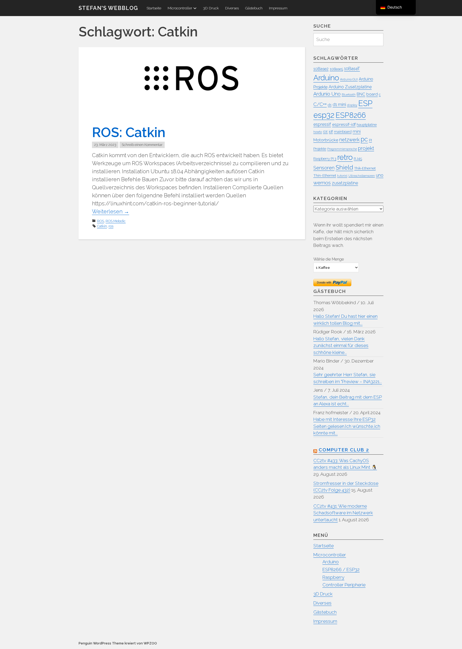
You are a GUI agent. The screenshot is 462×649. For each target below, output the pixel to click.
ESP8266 (351, 115)
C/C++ (320, 104)
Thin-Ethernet (324, 175)
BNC (361, 94)
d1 (330, 105)
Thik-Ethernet (365, 168)
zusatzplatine (345, 183)
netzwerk (349, 139)
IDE (325, 132)
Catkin (102, 226)
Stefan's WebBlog (108, 8)
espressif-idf (344, 124)
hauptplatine (367, 125)
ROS (100, 221)
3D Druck (211, 8)
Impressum (278, 8)
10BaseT (352, 68)
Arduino (326, 77)
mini (357, 131)
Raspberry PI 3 (324, 159)
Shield (344, 167)
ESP (365, 103)
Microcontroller (180, 8)
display (352, 105)
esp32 (323, 115)
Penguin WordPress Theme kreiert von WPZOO (118, 643)
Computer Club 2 (344, 449)
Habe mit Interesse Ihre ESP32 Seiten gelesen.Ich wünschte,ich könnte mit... (346, 426)
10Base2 (321, 68)
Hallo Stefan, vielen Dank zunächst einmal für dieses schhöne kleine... (340, 345)
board (372, 94)
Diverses (232, 8)
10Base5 (336, 69)
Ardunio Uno (327, 94)
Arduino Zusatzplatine (350, 86)
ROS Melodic (116, 221)
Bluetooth (349, 94)
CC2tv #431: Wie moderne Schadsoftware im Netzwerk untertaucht (343, 512)
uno (379, 175)
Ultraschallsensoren (361, 175)
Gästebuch (254, 8)
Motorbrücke (325, 139)
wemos (322, 183)
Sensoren (323, 168)
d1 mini (339, 104)
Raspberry (333, 577)
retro (345, 157)
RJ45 (358, 158)
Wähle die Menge (328, 259)
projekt (366, 148)
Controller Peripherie (343, 584)
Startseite (154, 8)
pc (364, 139)
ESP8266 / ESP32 (341, 569)
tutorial (342, 176)
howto (317, 132)
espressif (322, 124)
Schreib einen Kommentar (142, 145)
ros (111, 226)
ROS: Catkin (128, 132)
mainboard (343, 131)
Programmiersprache (342, 149)
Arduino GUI (349, 79)
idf (331, 131)
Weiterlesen (110, 211)
